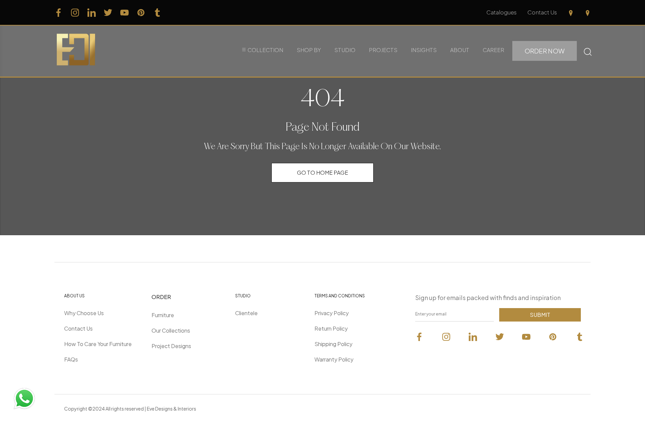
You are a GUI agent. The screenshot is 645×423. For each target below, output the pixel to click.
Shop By (309, 49)
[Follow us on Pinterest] (141, 12)
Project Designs (171, 345)
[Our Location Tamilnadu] (571, 12)
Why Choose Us (84, 312)
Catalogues (501, 12)
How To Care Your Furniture (98, 343)
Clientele (246, 312)
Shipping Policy (333, 343)
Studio (344, 49)
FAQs (71, 359)
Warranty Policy (333, 359)
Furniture (163, 315)
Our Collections (171, 330)
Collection (265, 49)
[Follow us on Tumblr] (157, 12)
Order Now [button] (544, 51)
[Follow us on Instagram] (75, 12)
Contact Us (542, 12)
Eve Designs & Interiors (171, 409)
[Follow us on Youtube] (124, 12)
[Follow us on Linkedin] (91, 12)
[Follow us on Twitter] (108, 12)
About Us (74, 295)
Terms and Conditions (339, 295)
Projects (383, 49)
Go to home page (322, 172)
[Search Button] (588, 51)
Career (493, 49)
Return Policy (331, 328)
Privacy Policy (331, 312)
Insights (424, 49)
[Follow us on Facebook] (58, 12)
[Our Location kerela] (588, 12)
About (459, 49)
